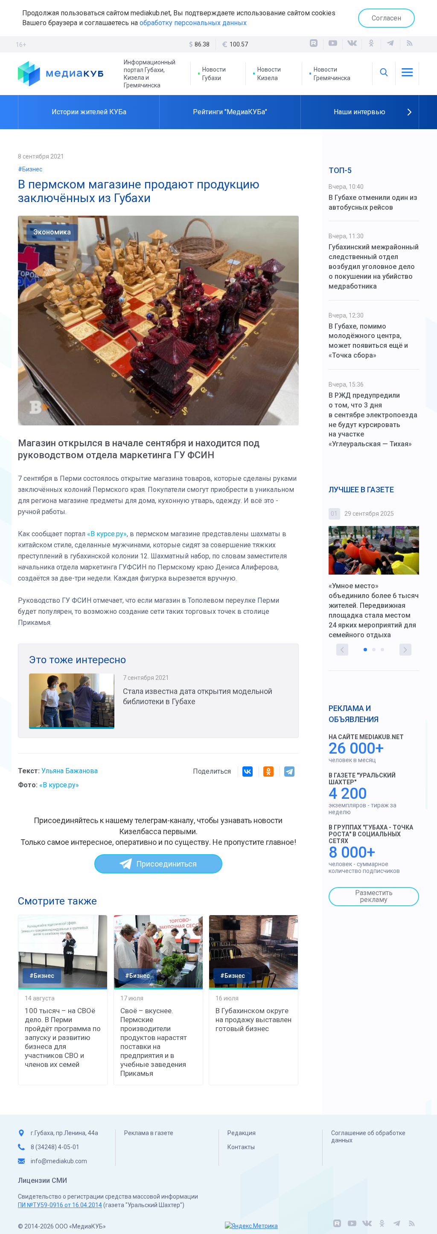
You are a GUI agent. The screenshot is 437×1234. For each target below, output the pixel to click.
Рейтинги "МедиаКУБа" (230, 112)
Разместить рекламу (374, 896)
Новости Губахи (214, 73)
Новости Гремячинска (332, 73)
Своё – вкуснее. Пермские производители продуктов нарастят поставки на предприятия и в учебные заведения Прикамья (153, 1042)
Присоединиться (166, 863)
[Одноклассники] (371, 44)
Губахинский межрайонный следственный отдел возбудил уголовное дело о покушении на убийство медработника (374, 266)
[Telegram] (289, 771)
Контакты (241, 1147)
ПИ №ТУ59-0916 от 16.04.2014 (60, 1205)
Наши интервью (359, 112)
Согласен (386, 18)
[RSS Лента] (409, 44)
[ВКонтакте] (352, 44)
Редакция (241, 1133)
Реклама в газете (148, 1133)
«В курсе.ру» (107, 534)
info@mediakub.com (59, 1161)
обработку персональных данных (193, 23)
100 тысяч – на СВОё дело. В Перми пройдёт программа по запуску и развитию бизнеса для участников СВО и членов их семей (63, 1037)
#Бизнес (30, 169)
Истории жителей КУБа (89, 112)
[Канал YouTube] (332, 44)
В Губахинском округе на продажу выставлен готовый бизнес (253, 1019)
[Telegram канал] (390, 44)
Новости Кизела (269, 73)
